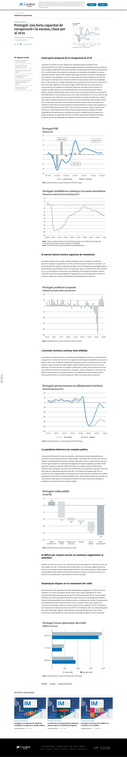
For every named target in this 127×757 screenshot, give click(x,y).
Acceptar (103, 4)
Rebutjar (92, 4)
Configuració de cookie (43, 7)
